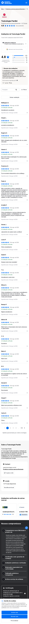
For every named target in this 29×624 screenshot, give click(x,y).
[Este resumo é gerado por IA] (17, 80)
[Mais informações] (25, 593)
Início (2, 9)
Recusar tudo (14, 616)
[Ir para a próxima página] (24, 428)
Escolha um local (9, 487)
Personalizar (14, 620)
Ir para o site (9, 473)
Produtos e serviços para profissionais (15, 9)
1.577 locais (24, 23)
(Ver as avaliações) (20, 25)
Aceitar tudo (14, 612)
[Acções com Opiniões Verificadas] (27, 112)
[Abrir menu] (26, 2)
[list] (14, 510)
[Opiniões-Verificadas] (6, 2)
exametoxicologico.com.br (9, 467)
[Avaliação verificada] (1, 107)
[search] (16, 89)
